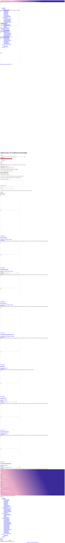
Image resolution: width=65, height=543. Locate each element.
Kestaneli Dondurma (7, 37)
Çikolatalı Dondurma (7, 520)
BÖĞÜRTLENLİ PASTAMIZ (4, 36)
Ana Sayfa (1, 10)
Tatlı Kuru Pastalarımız (7, 514)
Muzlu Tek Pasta (3, 303)
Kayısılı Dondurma (6, 526)
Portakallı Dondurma (7, 530)
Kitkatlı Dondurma (6, 527)
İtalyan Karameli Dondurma (8, 523)
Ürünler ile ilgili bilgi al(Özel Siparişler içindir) (6, 158)
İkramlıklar (5, 515)
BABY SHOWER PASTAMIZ (4, 64)
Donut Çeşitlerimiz (6, 517)
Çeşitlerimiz (10, 239)
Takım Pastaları (6, 512)
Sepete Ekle (2, 157)
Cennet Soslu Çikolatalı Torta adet (6, 467)
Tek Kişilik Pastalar (6, 271)
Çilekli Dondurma (6, 521)
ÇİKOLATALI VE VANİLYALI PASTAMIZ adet (8, 156)
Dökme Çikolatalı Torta (4, 431)
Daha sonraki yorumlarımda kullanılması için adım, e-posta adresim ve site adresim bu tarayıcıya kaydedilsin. (16, 190)
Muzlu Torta (2, 366)
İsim (1, 187)
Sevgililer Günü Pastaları (7, 511)
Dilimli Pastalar (6, 501)
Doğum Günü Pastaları (3, 336)
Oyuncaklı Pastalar (6, 505)
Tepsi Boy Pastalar (6, 500)
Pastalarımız (5, 10)
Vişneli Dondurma (6, 532)
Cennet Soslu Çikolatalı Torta (5, 463)
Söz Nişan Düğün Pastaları (7, 508)
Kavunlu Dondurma (7, 525)
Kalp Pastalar (6, 503)
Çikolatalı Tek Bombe (4, 269)
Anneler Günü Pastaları (7, 510)
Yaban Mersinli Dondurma (7, 533)
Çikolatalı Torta (3, 398)
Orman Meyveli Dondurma (7, 529)
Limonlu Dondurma (6, 528)
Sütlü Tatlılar (5, 535)
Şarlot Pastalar (6, 239)
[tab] (33, 160)
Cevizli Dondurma (6, 519)
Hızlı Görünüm (2, 267)
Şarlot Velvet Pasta (3, 237)
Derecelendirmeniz (3, 179)
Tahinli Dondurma (6, 531)
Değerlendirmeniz (3, 185)
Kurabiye (5, 516)
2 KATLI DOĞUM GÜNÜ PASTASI (7, 334)
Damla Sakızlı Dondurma (7, 522)
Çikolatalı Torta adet (4, 401)
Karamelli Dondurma (7, 524)
